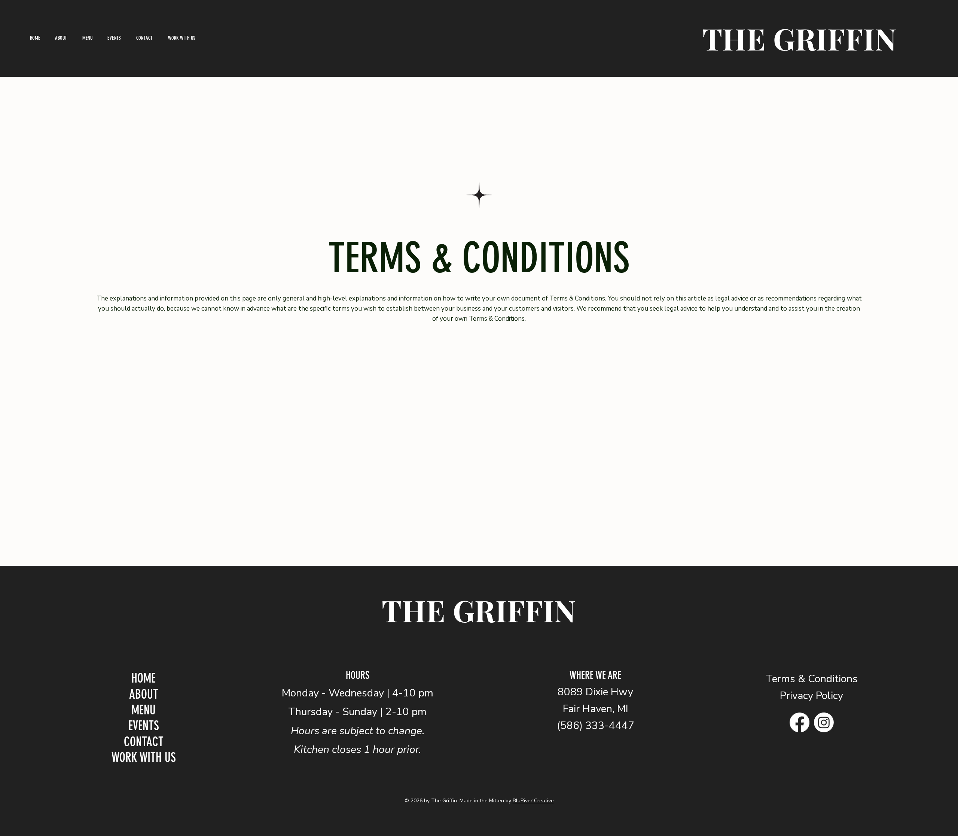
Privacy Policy (811, 696)
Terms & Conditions (812, 679)
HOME (143, 678)
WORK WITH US (144, 757)
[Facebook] (799, 722)
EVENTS (143, 725)
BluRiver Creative (533, 800)
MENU (143, 710)
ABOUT (143, 694)
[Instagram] (824, 722)
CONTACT (144, 742)
